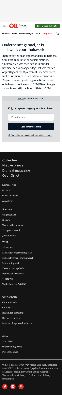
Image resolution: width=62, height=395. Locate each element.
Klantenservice (9, 185)
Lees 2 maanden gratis (47, 26)
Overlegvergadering (11, 318)
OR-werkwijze (9, 296)
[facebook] (4, 386)
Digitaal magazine (16, 170)
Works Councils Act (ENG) (14, 284)
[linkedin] (13, 386)
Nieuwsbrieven (13, 165)
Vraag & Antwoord (11, 230)
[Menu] (4, 26)
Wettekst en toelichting (13, 273)
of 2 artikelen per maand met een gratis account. (30, 135)
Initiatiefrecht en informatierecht (18, 258)
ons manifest (50, 365)
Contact (6, 190)
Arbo (5, 336)
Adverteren (7, 201)
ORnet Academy (10, 195)
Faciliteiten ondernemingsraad (17, 252)
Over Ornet (10, 175)
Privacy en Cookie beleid (29, 375)
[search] (57, 33)
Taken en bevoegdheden (13, 268)
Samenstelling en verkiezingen (17, 323)
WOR (5, 242)
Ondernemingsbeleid (12, 346)
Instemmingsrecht (11, 263)
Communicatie (9, 302)
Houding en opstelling (12, 312)
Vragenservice (9, 214)
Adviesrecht (8, 247)
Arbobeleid (7, 341)
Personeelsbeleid (10, 352)
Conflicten (7, 307)
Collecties (10, 160)
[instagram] (21, 386)
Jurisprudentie (9, 235)
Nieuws (6, 220)
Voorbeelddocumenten (13, 225)
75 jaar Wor (7, 279)
